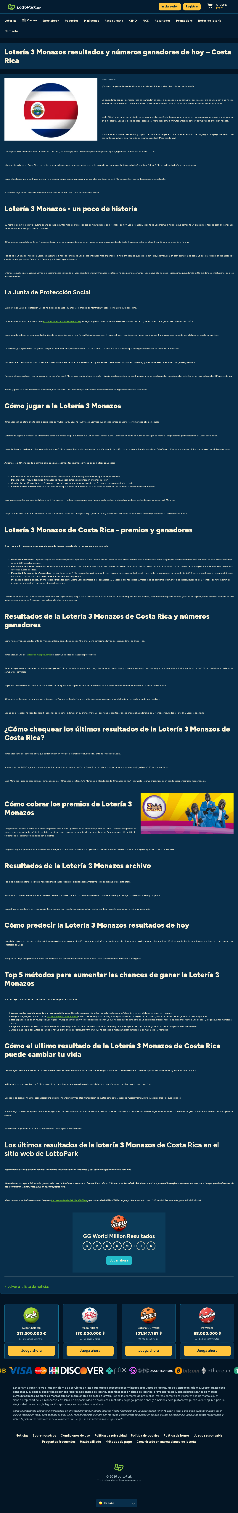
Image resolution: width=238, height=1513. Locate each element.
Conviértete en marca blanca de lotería (166, 1441)
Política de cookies (145, 1435)
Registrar (192, 6)
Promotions (184, 20)
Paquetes (71, 20)
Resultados (163, 20)
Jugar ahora (119, 1260)
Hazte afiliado (90, 1441)
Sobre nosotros (44, 1435)
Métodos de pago (119, 1441)
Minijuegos (91, 20)
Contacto (11, 31)
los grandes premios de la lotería (62, 1016)
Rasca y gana (114, 20)
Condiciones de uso (75, 1435)
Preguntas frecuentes (58, 1441)
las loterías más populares (38, 654)
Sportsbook (50, 20)
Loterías (10, 20)
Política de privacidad (110, 1435)
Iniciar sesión (169, 6)
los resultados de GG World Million (69, 1200)
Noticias (22, 1435)
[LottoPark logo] (24, 6)
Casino (32, 20)
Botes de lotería (209, 20)
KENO (133, 20)
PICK (145, 20)
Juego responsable (208, 1435)
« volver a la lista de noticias (26, 1286)
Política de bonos (176, 1435)
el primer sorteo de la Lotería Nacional (61, 321)
